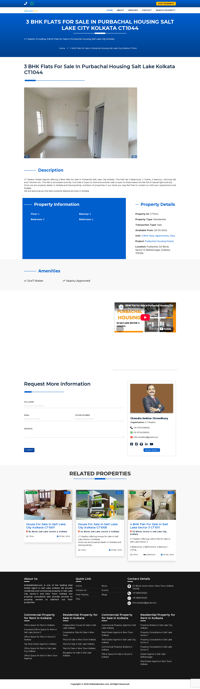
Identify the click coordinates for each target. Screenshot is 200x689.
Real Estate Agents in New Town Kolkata (117, 633)
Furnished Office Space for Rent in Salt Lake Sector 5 (40, 631)
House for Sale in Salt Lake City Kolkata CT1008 (98, 526)
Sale (67, 493)
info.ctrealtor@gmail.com (145, 437)
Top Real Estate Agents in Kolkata (40, 644)
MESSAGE (28, 429)
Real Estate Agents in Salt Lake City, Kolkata (119, 641)
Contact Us (81, 590)
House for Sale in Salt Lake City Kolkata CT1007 (46, 526)
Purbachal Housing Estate (159, 241)
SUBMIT (29, 450)
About (120, 10)
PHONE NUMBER (82, 415)
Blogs (104, 594)
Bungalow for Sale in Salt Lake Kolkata (77, 654)
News (104, 586)
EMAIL (26, 415)
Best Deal (31, 493)
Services (133, 10)
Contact (147, 10)
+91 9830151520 (139, 593)
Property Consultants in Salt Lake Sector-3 (156, 648)
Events (105, 590)
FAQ (78, 599)
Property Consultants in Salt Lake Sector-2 (156, 641)
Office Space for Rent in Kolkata (39, 625)
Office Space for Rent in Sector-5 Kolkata (39, 638)
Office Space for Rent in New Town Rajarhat (41, 657)
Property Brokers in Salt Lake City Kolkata (156, 626)
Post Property (166, 4)
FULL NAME (29, 402)
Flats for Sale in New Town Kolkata (79, 648)
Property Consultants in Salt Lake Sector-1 (156, 633)
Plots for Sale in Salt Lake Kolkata (78, 644)
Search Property (165, 10)
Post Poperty (82, 594)
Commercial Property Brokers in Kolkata (117, 648)
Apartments (162, 235)
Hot (132, 493)
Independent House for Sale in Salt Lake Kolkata (79, 626)
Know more (151, 450)
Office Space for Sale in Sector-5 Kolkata (117, 655)
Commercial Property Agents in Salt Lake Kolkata (119, 626)
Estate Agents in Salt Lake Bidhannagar (153, 655)
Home (110, 10)
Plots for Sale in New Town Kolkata (79, 639)
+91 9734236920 (141, 427)
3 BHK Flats (147, 235)
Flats (172, 235)
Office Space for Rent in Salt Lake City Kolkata (40, 649)
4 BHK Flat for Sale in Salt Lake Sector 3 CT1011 (149, 526)
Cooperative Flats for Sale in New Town (78, 633)
